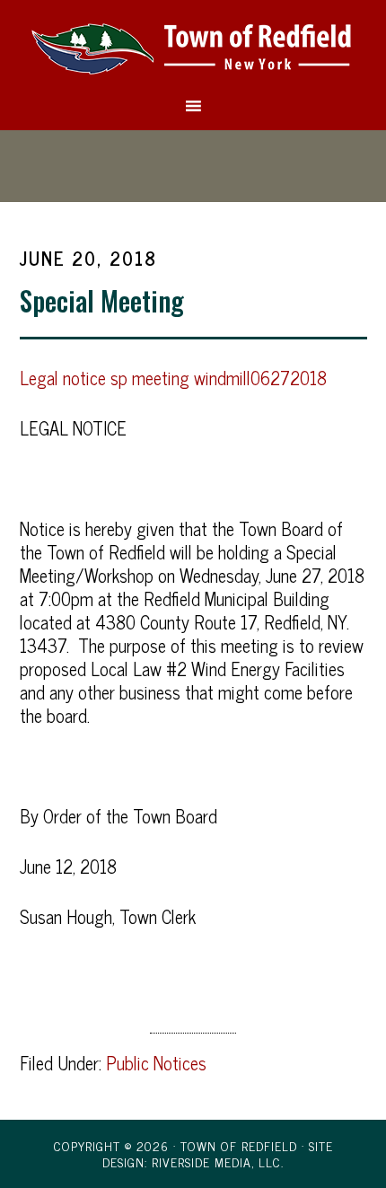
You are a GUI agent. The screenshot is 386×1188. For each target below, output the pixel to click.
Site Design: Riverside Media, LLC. (217, 1153)
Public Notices (156, 1063)
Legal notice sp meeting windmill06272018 (173, 377)
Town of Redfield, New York (193, 47)
